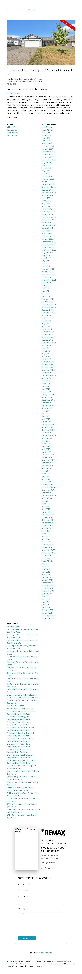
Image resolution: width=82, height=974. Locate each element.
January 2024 (47, 214)
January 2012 (47, 580)
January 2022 (47, 272)
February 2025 (48, 179)
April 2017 (46, 419)
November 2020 (49, 307)
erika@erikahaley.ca (50, 863)
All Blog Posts (12, 127)
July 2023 (46, 231)
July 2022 (46, 255)
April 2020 (46, 326)
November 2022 (49, 245)
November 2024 (49, 187)
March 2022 (47, 266)
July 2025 (46, 165)
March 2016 (46, 452)
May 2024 (46, 204)
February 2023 (48, 236)
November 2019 (48, 337)
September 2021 (49, 280)
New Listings (12, 130)
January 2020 (47, 335)
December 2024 (49, 184)
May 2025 (46, 171)
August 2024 (47, 195)
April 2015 (46, 479)
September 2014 (49, 496)
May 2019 (45, 354)
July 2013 (46, 531)
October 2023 (48, 223)
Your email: (23, 897)
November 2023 (49, 220)
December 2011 (48, 583)
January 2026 (47, 149)
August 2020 (47, 315)
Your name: (23, 884)
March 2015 (46, 482)
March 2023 (47, 234)
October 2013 (47, 526)
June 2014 (46, 504)
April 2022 (46, 264)
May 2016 (45, 446)
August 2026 (47, 130)
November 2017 (48, 400)
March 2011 (46, 607)
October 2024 (48, 190)
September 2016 (49, 435)
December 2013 (48, 520)
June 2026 (46, 135)
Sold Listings (12, 135)
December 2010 (48, 616)
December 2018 (48, 367)
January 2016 (47, 457)
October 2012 (47, 556)
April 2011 (45, 605)
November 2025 (48, 154)
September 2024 (49, 193)
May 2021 (45, 291)
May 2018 (46, 386)
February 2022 (48, 269)
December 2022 (49, 242)
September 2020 (49, 313)
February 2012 (48, 577)
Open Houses (12, 133)
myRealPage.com (45, 952)
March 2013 (46, 542)
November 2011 (48, 586)
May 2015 (45, 476)
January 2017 (47, 427)
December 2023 (49, 217)
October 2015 (47, 463)
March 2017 (46, 422)
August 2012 (47, 561)
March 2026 (47, 144)
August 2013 (47, 528)
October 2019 (47, 340)
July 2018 (46, 381)
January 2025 (47, 182)
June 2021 (46, 288)
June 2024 (46, 201)
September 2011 (48, 591)
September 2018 (49, 375)
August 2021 (47, 283)
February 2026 (48, 146)
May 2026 (46, 138)
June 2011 (46, 599)
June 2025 (46, 168)
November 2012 (48, 553)
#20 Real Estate (13, 627)
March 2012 (46, 575)
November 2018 (48, 370)
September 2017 (49, 406)
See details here (13, 93)
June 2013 (46, 534)
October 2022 (48, 247)
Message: (22, 909)
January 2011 (47, 613)
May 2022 (46, 261)
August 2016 (47, 438)
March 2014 (46, 512)
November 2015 (48, 460)
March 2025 (47, 176)
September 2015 (49, 466)
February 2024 (48, 212)
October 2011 (47, 588)
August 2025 (47, 163)
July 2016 (45, 441)
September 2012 (49, 558)
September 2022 (49, 250)
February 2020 (48, 332)
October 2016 (47, 433)
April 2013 (46, 539)
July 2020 (46, 318)
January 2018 (47, 397)
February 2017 (48, 425)
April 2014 (46, 509)
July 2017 (46, 411)
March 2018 (46, 392)
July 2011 (45, 596)
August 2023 (47, 228)
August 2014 (47, 498)
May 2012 (45, 569)
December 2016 (48, 430)
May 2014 (45, 506)
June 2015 (46, 474)
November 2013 (48, 523)
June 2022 (46, 258)
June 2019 (46, 351)
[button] (42, 868)
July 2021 (46, 285)
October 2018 (47, 373)
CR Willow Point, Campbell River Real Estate (29, 81)
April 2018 (46, 389)
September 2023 (49, 225)
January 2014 (47, 517)
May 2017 (45, 416)
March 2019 (46, 359)
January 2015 (47, 485)
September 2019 (49, 343)
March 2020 (47, 329)
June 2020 (46, 321)
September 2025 (49, 160)
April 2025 (46, 174)
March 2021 (46, 296)
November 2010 (48, 618)
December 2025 (48, 152)
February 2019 (48, 362)
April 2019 (46, 356)
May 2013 (45, 536)
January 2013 (47, 547)
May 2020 (46, 324)
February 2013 (48, 545)
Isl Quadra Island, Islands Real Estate (22, 698)
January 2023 (47, 239)
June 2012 (46, 567)
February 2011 (47, 610)
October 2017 (47, 403)
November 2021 (48, 274)
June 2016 (46, 444)
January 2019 (47, 365)
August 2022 (47, 253)
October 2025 (47, 157)
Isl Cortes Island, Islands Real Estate (22, 695)
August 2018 (47, 378)
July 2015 (45, 471)
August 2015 (47, 468)
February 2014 (48, 515)
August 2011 (47, 594)
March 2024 (47, 209)
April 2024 (46, 206)
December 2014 (48, 487)
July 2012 (46, 564)
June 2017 (46, 414)
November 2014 (48, 490)
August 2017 (47, 408)
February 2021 (48, 299)
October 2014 (47, 493)
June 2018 (46, 384)
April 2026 (46, 141)
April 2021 (46, 294)
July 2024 (46, 198)
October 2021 (47, 277)
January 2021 (47, 302)
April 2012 (46, 572)
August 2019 (47, 345)
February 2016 (48, 455)
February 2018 (48, 395)
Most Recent (47, 127)
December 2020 (49, 305)
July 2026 (46, 133)
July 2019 (46, 348)
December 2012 (48, 550)
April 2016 (46, 449)
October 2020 (48, 310)
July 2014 (46, 501)
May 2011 (45, 602)
